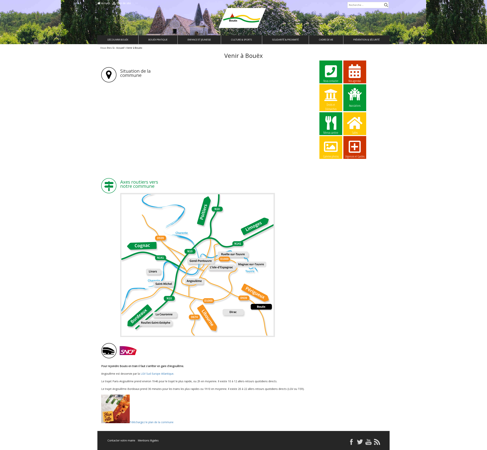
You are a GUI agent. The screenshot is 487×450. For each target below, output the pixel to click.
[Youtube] (368, 444)
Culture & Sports (241, 39)
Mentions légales (148, 440)
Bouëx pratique (157, 39)
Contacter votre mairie (121, 440)
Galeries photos (331, 156)
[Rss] (377, 444)
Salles (355, 133)
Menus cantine (330, 133)
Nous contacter (330, 81)
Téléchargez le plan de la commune (151, 422)
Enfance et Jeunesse (199, 39)
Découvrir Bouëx (117, 39)
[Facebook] (351, 444)
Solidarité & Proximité (285, 39)
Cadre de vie (326, 39)
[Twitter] (360, 444)
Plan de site (123, 3)
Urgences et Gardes (354, 156)
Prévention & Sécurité (366, 39)
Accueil (105, 3)
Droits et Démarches (331, 105)
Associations (354, 105)
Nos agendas (355, 81)
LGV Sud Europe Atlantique (157, 373)
